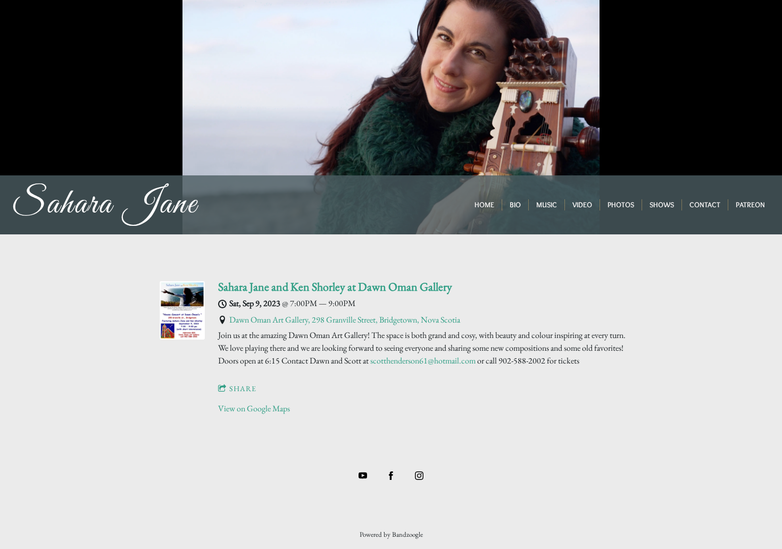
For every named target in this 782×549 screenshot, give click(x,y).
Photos (621, 204)
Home (484, 204)
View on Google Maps (254, 408)
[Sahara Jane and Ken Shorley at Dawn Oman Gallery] (182, 336)
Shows (662, 204)
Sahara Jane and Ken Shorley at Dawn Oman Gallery (335, 286)
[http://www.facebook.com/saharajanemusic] (391, 475)
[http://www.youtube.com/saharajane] (363, 475)
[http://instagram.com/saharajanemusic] (419, 475)
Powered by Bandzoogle (391, 534)
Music (546, 204)
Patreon (750, 204)
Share (242, 388)
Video (582, 204)
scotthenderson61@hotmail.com (423, 360)
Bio (515, 204)
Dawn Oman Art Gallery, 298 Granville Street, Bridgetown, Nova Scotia (344, 319)
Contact (704, 204)
